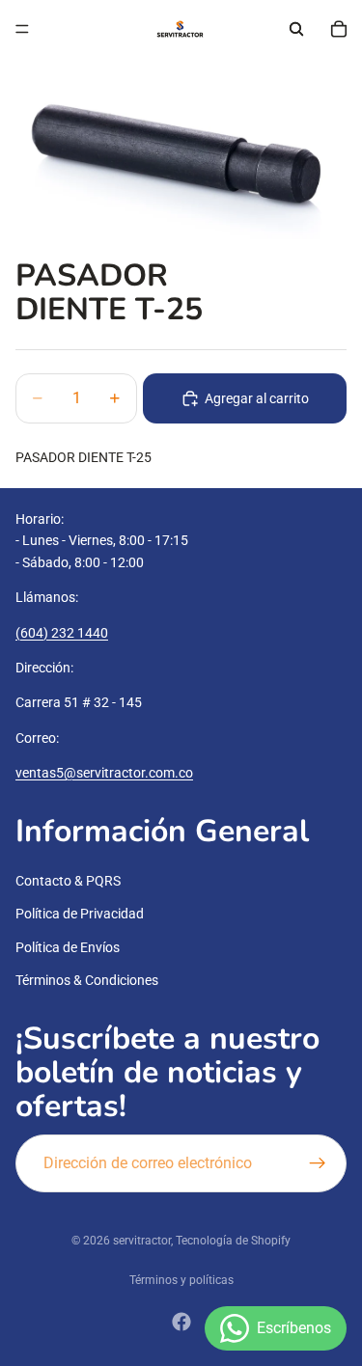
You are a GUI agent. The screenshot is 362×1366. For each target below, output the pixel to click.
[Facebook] (181, 1321)
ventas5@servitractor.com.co (104, 772)
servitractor (142, 1240)
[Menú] (22, 29)
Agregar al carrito (257, 398)
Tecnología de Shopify (233, 1240)
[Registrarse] (317, 1162)
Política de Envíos (67, 947)
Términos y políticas (181, 1280)
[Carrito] (339, 29)
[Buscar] (296, 29)
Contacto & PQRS (68, 880)
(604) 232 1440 (61, 632)
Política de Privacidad (79, 913)
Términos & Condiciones (86, 980)
